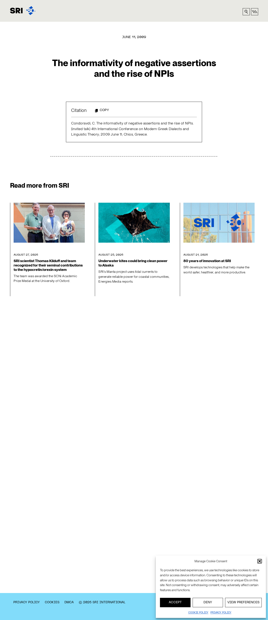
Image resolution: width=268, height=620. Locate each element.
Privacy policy (220, 612)
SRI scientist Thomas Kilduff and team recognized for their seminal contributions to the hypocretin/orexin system (48, 265)
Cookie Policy (198, 612)
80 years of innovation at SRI (207, 261)
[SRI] (22, 10)
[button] (260, 561)
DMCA (69, 602)
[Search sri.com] (246, 11)
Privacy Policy (26, 602)
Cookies (52, 602)
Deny (208, 602)
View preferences (243, 602)
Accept (175, 602)
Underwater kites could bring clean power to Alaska (133, 263)
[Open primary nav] (254, 11)
